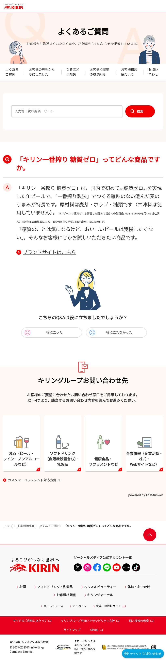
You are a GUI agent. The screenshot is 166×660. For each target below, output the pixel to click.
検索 (140, 111)
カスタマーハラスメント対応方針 (34, 480)
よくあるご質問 (49, 526)
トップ (8, 526)
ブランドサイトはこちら (49, 252)
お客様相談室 (25, 526)
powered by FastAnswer (145, 495)
